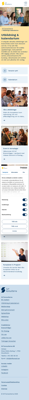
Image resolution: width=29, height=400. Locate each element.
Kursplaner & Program (12, 265)
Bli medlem (5, 300)
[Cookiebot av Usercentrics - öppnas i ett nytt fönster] (20, 168)
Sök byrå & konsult (8, 310)
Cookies (4, 385)
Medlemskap (5, 306)
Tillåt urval (14, 226)
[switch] (25, 204)
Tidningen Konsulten (8, 341)
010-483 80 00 (12, 356)
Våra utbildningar (10, 110)
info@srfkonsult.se (13, 358)
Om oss (4, 334)
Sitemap (4, 389)
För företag (5, 331)
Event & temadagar (10, 148)
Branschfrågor (6, 327)
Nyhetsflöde (5, 313)
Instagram (4, 369)
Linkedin (4, 366)
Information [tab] (14, 172)
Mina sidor (5, 320)
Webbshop (5, 316)
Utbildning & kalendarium (10, 303)
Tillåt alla (14, 221)
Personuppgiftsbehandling (10, 382)
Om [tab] (24, 172)
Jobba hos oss (6, 338)
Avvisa (14, 231)
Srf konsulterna (7, 28)
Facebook (4, 373)
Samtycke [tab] (5, 172)
